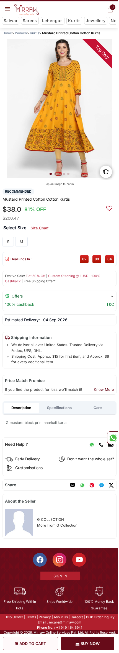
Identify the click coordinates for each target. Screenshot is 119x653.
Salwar (11, 20)
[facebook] (101, 485)
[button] (51, 174)
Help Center (13, 617)
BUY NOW (89, 643)
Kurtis (74, 20)
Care (98, 407)
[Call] (101, 444)
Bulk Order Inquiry (100, 617)
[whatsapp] (82, 485)
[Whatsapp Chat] (112, 437)
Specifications (59, 407)
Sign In (60, 576)
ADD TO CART (32, 643)
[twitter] (111, 485)
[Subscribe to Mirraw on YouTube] (79, 560)
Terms (31, 617)
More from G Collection (57, 525)
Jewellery (96, 20)
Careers (76, 617)
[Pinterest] (92, 485)
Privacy (44, 617)
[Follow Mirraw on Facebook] (39, 560)
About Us (60, 617)
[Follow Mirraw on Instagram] (59, 560)
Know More (104, 389)
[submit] (109, 208)
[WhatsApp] (92, 444)
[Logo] (26, 9)
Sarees (30, 20)
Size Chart (39, 228)
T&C (110, 304)
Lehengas (52, 20)
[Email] (110, 444)
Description (21, 407)
